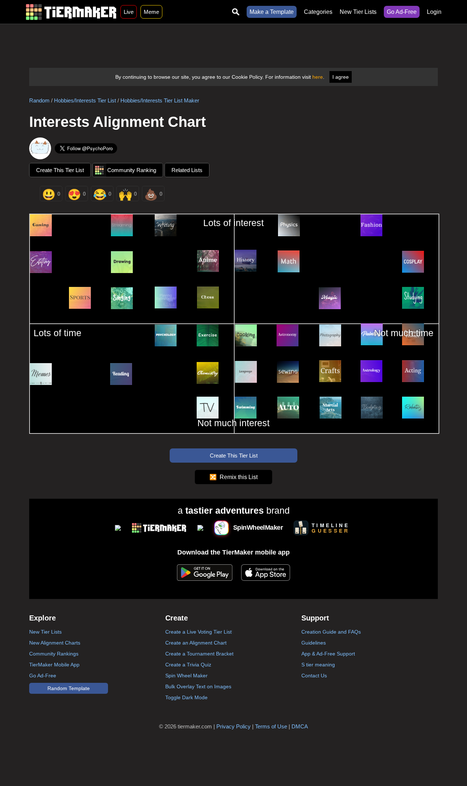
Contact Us (314, 675)
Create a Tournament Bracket (199, 654)
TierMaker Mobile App (54, 665)
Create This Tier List (60, 170)
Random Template (68, 688)
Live (129, 12)
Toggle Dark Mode (186, 697)
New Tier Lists (358, 12)
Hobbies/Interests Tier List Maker (159, 100)
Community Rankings (53, 654)
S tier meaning (318, 665)
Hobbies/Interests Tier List (85, 100)
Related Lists (186, 170)
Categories (318, 12)
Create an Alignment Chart (196, 643)
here (317, 77)
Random (39, 100)
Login (434, 12)
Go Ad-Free (402, 12)
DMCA (300, 726)
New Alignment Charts (54, 643)
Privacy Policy (233, 726)
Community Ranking (131, 170)
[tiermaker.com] (71, 12)
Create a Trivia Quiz (188, 665)
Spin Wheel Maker (186, 675)
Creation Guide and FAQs (331, 632)
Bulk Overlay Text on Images (198, 686)
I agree (340, 77)
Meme (151, 12)
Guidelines (313, 643)
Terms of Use (271, 726)
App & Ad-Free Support (328, 654)
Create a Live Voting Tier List (198, 632)
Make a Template (272, 12)
